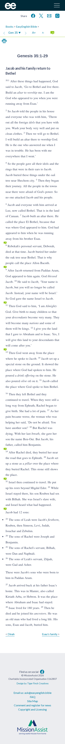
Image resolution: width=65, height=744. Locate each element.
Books (9, 26)
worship (32, 92)
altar (20, 92)
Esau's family (49, 634)
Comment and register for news (32, 705)
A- (43, 33)
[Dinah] (4, 33)
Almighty (51, 306)
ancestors (40, 613)
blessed (52, 276)
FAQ (32, 697)
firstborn (53, 519)
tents (17, 488)
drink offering (26, 375)
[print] (4, 41)
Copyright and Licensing (32, 709)
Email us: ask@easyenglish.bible (32, 692)
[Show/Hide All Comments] (52, 33)
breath (36, 433)
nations (34, 323)
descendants (19, 317)
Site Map (32, 701)
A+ (34, 32)
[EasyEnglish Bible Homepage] (10, 8)
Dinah (11, 634)
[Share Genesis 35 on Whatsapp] (56, 15)
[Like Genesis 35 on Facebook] (32, 15)
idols (32, 122)
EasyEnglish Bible (26, 26)
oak (53, 175)
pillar (28, 463)
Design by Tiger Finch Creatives (33, 683)
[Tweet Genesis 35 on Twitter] (40, 15)
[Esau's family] (25, 33)
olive (24, 381)
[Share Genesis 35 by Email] (48, 15)
